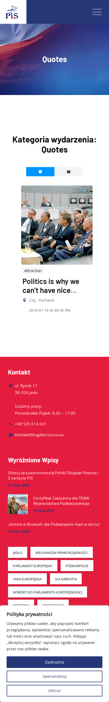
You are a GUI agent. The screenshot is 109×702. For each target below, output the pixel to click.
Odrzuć (54, 690)
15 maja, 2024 (43, 510)
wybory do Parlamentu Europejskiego (47, 592)
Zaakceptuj (54, 662)
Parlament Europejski (32, 565)
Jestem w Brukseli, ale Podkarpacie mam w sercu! (54, 523)
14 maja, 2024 (18, 531)
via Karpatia (66, 579)
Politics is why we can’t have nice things (50, 290)
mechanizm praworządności (61, 552)
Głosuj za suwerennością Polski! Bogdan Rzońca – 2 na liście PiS (53, 475)
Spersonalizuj (55, 676)
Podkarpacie (77, 565)
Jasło (17, 552)
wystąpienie (53, 605)
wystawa (21, 605)
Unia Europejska (27, 579)
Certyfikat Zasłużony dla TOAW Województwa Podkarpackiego (61, 500)
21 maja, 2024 (18, 485)
